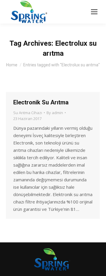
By (55, 112)
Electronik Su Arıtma (41, 102)
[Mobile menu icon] (94, 12)
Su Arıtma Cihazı (27, 112)
